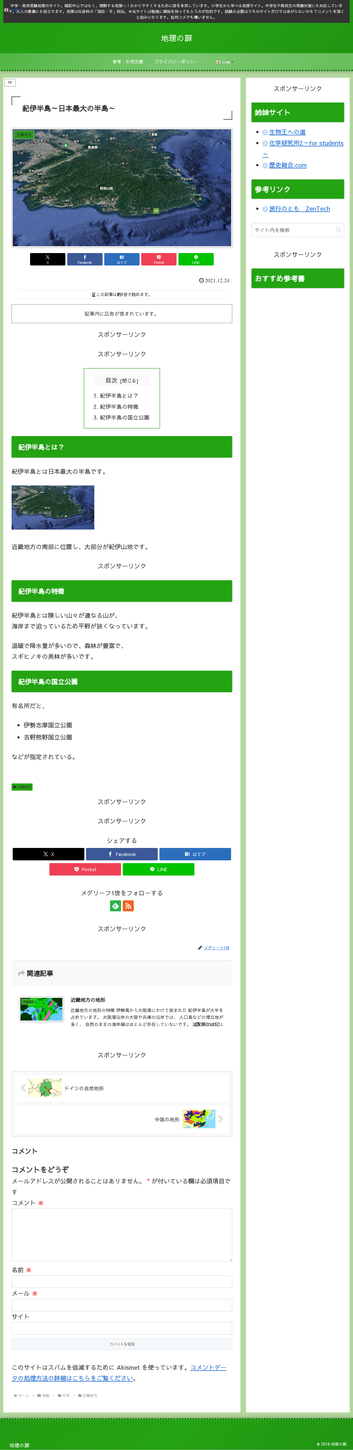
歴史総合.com (288, 165)
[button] (338, 230)
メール (25, 1293)
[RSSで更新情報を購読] (128, 905)
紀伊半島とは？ (119, 395)
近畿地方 (24, 787)
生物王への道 (287, 132)
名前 (22, 1270)
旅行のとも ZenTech (299, 208)
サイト (21, 1316)
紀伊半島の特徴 (119, 406)
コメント (28, 1203)
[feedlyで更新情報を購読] (115, 905)
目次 (111, 380)
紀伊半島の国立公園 (124, 417)
